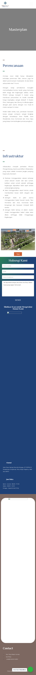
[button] (31, 4)
